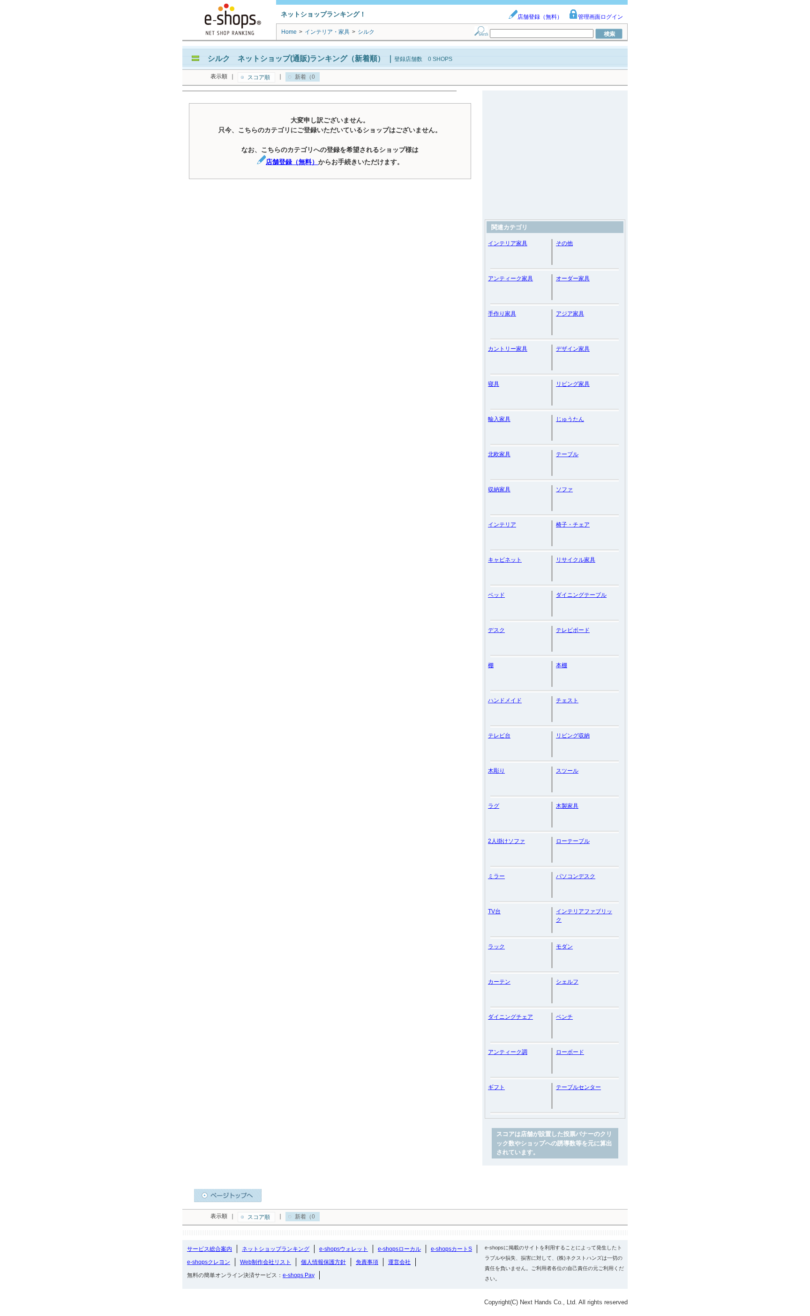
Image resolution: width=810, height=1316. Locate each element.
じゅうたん (570, 419)
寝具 (493, 384)
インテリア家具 (507, 243)
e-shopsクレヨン (208, 1262)
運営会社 (399, 1262)
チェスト (567, 700)
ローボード (570, 1052)
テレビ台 (499, 735)
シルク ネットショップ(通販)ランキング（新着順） (296, 58)
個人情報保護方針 (323, 1262)
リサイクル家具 (575, 559)
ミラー (496, 876)
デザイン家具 (573, 349)
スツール (567, 770)
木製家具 (567, 806)
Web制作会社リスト (265, 1262)
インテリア (502, 524)
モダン (564, 946)
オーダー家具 (573, 278)
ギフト (496, 1087)
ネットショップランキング (275, 1249)
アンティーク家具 (510, 278)
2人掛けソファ (506, 841)
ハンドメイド (505, 700)
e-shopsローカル (399, 1249)
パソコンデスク (575, 876)
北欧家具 (499, 454)
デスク (496, 630)
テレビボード (573, 630)
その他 (564, 243)
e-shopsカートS (451, 1249)
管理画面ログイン (600, 17)
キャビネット (505, 559)
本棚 (561, 665)
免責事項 (367, 1262)
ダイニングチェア (510, 1017)
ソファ (564, 489)
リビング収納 (573, 735)
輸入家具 (499, 419)
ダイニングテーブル (581, 595)
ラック (496, 946)
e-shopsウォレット (343, 1249)
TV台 (494, 911)
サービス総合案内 (209, 1249)
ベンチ (564, 1017)
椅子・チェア (573, 524)
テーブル (567, 454)
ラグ (493, 806)
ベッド (496, 595)
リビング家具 (573, 384)
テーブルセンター (578, 1087)
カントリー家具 (507, 349)
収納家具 (499, 489)
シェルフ (567, 981)
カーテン (499, 981)
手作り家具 (502, 313)
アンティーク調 (507, 1052)
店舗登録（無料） (540, 17)
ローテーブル (573, 841)
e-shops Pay (299, 1275)
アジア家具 (570, 313)
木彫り (496, 770)
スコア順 (259, 77)
